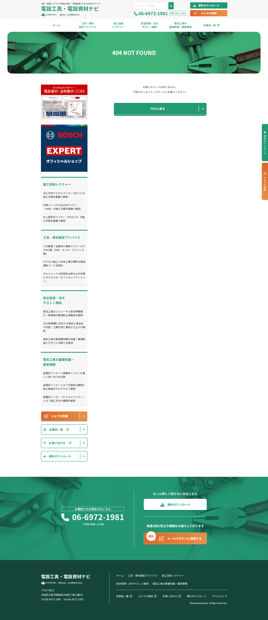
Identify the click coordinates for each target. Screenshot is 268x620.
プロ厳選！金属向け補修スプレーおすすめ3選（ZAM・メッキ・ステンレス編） (64, 249)
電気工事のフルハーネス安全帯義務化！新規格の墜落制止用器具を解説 (63, 313)
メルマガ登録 (209, 13)
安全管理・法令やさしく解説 (149, 25)
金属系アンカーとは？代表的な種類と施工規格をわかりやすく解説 (64, 387)
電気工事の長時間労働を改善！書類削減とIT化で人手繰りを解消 (64, 341)
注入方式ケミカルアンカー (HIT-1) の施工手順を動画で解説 (64, 195)
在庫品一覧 (209, 25)
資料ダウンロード (208, 5)
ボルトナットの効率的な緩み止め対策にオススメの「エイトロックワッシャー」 (64, 277)
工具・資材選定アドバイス (87, 25)
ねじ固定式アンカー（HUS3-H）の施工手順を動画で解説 (64, 218)
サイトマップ (219, 596)
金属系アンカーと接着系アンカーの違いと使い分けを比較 (64, 375)
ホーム (56, 25)
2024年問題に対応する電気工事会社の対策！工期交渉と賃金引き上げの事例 (64, 327)
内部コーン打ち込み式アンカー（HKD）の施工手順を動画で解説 (61, 207)
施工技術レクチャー (118, 25)
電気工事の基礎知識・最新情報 (180, 25)
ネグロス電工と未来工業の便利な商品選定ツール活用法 (64, 263)
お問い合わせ (169, 596)
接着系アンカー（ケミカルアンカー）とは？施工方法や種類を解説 (64, 398)
